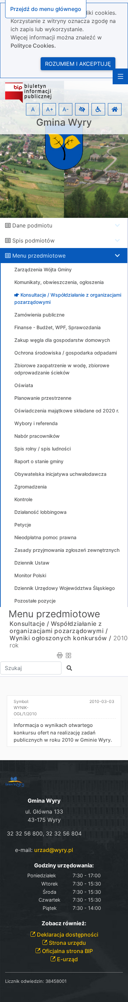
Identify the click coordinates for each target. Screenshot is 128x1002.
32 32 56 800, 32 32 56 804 (44, 833)
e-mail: (44, 849)
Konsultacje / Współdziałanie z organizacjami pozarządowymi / (59, 627)
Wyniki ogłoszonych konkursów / (60, 638)
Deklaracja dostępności (66, 934)
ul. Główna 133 (44, 811)
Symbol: (25, 707)
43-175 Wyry (44, 819)
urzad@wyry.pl (53, 849)
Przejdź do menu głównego (45, 8)
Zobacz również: (64, 923)
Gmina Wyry (64, 122)
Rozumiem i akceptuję (78, 63)
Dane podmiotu (32, 225)
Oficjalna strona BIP (67, 951)
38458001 (56, 981)
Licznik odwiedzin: (24, 981)
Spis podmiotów (33, 240)
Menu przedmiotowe (39, 255)
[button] (82, 109)
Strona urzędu (66, 942)
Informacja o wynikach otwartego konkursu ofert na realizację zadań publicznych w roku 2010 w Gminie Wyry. (63, 732)
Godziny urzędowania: (64, 865)
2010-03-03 (101, 701)
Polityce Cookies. (33, 45)
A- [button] (65, 109)
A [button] (33, 109)
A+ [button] (50, 109)
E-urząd (67, 959)
